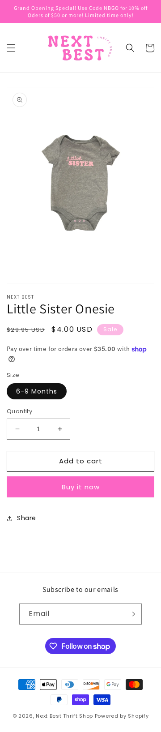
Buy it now (81, 487)
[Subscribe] (131, 614)
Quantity (19, 411)
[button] (11, 48)
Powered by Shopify (122, 715)
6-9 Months (36, 391)
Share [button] (26, 518)
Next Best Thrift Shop (64, 715)
